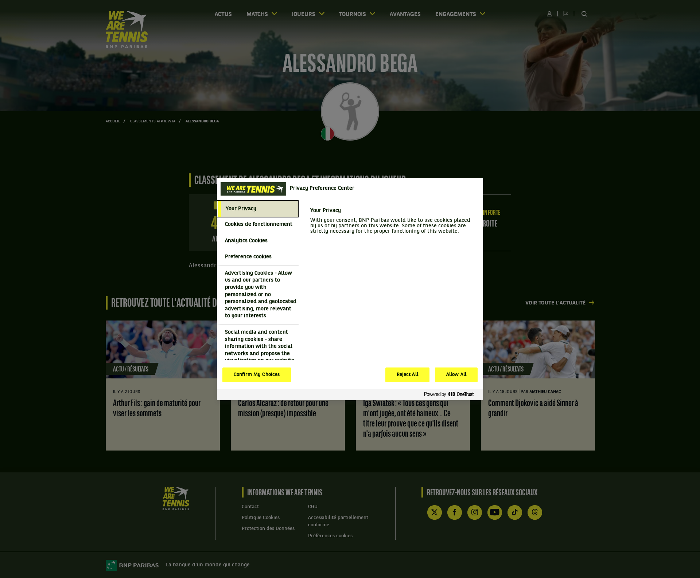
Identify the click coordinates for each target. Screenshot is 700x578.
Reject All (407, 375)
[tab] (258, 209)
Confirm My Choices (257, 375)
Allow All (456, 375)
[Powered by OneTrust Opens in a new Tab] (451, 394)
